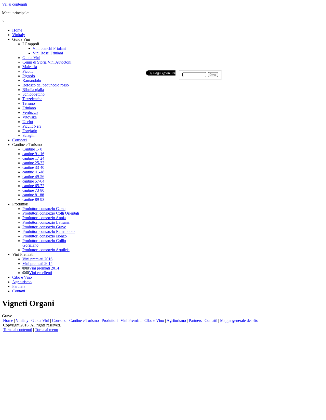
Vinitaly (22, 320)
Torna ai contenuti (17, 329)
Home (8, 320)
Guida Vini (40, 320)
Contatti (211, 320)
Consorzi (59, 320)
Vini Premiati (131, 320)
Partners (195, 320)
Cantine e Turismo (84, 320)
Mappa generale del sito (239, 320)
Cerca (213, 74)
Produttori (110, 320)
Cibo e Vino (154, 320)
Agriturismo (176, 320)
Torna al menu (46, 329)
